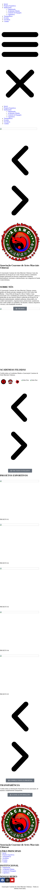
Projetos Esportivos (10, 6)
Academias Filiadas (14, 11)
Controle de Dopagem (14, 13)
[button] (20, 64)
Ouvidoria (7, 19)
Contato (6, 21)
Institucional (7, 7)
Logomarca (11, 14)
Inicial (6, 4)
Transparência (8, 16)
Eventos (6, 18)
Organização (12, 9)
